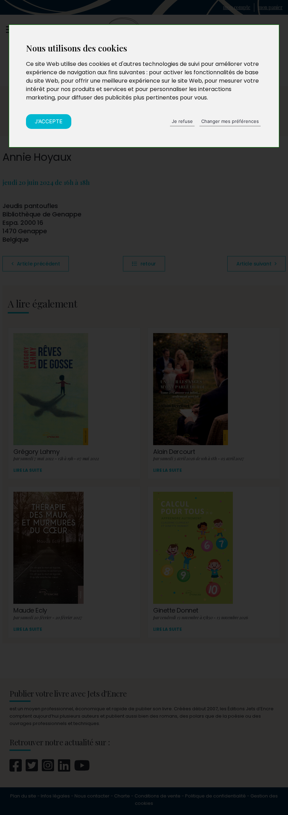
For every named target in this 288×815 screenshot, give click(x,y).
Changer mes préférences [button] (230, 121)
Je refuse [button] (182, 121)
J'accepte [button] (49, 121)
